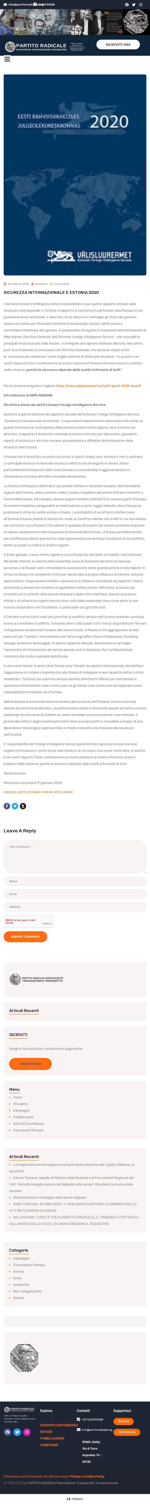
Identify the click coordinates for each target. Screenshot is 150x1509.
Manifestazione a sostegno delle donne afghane (49, 1198)
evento (18, 1272)
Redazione (41, 284)
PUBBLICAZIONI (52, 1438)
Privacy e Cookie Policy (87, 1476)
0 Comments (61, 284)
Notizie (18, 1298)
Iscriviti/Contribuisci (28, 1124)
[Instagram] (140, 4)
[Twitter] (133, 4)
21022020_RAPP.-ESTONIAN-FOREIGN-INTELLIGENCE (38, 792)
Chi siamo (20, 1104)
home (17, 1278)
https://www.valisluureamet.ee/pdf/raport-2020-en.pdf (98, 386)
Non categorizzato (27, 1291)
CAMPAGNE (49, 1445)
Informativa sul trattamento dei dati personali (36, 1476)
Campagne (21, 1111)
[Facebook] (126, 4)
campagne (21, 1258)
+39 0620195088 (92, 1419)
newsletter (21, 1285)
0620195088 (46, 4)
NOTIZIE (46, 1432)
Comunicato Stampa (29, 1265)
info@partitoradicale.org (26, 4)
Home (17, 1097)
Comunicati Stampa (28, 1130)
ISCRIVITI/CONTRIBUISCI (59, 1425)
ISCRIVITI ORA (118, 44)
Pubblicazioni (23, 1117)
